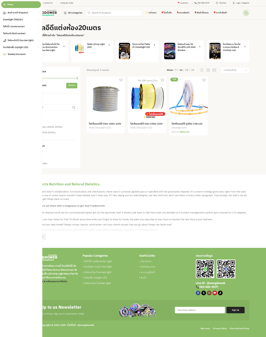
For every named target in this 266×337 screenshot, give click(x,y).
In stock (37, 158)
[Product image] (106, 98)
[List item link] (109, 262)
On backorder (40, 163)
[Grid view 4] (214, 70)
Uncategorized (179, 127)
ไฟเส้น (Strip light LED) (100, 127)
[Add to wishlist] (121, 80)
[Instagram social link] (209, 293)
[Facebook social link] (198, 293)
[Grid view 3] (208, 70)
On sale (37, 152)
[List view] (202, 70)
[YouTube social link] (214, 293)
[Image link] (205, 268)
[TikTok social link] (220, 293)
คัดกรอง (71, 85)
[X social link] (203, 293)
